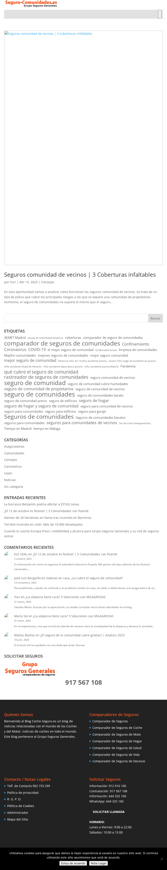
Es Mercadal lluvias (106, 350)
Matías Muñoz (24, 635)
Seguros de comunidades (39, 416)
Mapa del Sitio (17, 819)
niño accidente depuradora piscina (63, 366)
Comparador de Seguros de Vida (116, 755)
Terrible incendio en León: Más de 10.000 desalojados (43, 524)
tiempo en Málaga (46, 428)
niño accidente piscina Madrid (102, 366)
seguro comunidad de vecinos (112, 377)
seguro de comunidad (35, 382)
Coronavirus (15, 349)
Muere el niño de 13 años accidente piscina (82, 360)
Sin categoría (13, 487)
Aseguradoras (14, 446)
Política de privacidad (22, 793)
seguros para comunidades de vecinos (82, 422)
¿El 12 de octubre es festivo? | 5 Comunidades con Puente (46, 511)
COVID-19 (37, 349)
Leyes (8, 473)
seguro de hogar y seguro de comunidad (41, 406)
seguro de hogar (94, 400)
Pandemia (127, 366)
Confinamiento (135, 344)
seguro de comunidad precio (25, 401)
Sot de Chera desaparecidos (135, 423)
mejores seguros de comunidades (63, 355)
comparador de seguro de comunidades (113, 337)
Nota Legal (98, 863)
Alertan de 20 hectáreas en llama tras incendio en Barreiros (47, 518)
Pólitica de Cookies (20, 806)
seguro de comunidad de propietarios (38, 388)
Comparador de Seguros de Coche (117, 728)
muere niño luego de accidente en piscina (132, 360)
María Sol (21, 616)
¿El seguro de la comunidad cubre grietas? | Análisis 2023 (82, 635)
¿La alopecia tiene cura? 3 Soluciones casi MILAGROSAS (65, 597)
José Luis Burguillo (27, 578)
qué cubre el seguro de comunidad (41, 372)
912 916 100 (117, 786)
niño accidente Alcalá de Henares (22, 366)
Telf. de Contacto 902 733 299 (28, 786)
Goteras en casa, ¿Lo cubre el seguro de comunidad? (84, 578)
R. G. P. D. (14, 799)
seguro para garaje (92, 411)
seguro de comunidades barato (100, 395)
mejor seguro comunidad (109, 355)
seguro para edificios (60, 411)
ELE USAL (20, 554)
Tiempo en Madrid (18, 428)
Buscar (155, 318)
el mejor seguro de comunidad (71, 349)
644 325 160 (117, 796)
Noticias (10, 480)
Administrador (17, 812)
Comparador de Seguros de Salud (117, 748)
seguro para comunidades (23, 411)
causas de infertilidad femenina (45, 337)
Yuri (13, 282)
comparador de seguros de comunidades (62, 343)
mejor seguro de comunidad (30, 360)
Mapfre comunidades (20, 355)
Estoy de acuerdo (73, 863)
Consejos (47, 282)
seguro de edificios (63, 401)
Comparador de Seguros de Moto (116, 734)
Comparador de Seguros (110, 721)
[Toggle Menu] (160, 14)
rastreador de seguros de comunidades (46, 377)
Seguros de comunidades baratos (100, 417)
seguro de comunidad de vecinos (100, 389)
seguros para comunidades (24, 423)
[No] (161, 859)
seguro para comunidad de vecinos (106, 406)
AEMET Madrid (15, 337)
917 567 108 (118, 791)
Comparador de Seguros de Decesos (118, 761)
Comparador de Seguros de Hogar (117, 741)
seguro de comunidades (39, 394)
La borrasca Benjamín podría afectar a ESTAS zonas (41, 504)
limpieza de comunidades (138, 349)
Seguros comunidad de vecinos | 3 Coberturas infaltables (80, 274)
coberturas (73, 337)
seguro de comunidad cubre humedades (98, 384)
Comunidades (14, 453)
